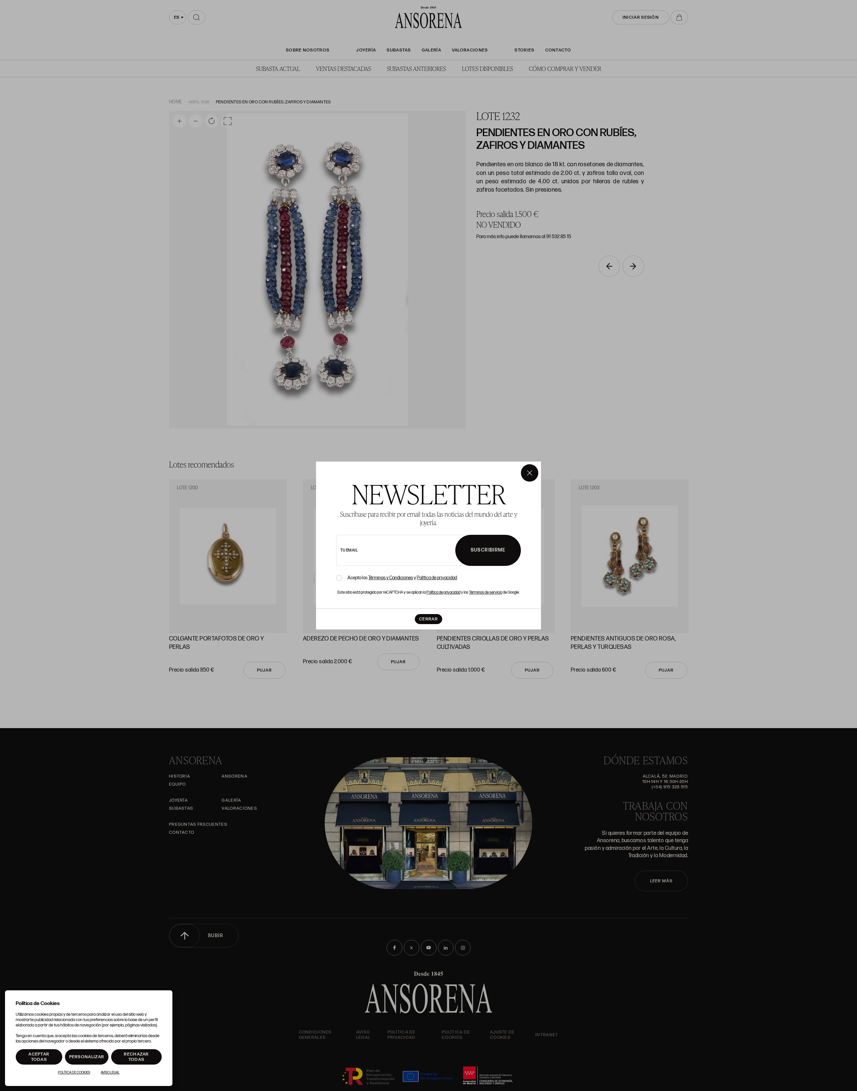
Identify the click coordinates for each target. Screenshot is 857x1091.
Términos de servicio (485, 592)
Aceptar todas (38, 1057)
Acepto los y (402, 578)
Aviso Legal (110, 1073)
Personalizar (86, 1057)
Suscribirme (488, 550)
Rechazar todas (136, 1057)
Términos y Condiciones (390, 578)
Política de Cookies (74, 1073)
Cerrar (428, 619)
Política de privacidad (437, 578)
